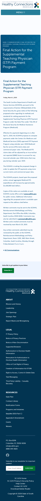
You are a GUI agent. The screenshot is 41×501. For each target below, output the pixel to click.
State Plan (9, 397)
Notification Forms (13, 405)
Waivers (9, 426)
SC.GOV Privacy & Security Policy (20, 481)
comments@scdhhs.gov (27, 219)
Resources (11, 392)
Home (4, 42)
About (9, 299)
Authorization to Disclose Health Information (18, 352)
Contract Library (12, 401)
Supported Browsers (13, 347)
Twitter (12, 455)
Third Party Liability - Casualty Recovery (17, 382)
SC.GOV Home (20, 478)
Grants (8, 422)
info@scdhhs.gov (12, 446)
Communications (13, 42)
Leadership (10, 308)
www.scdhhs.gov (30, 194)
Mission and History (13, 304)
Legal (9, 329)
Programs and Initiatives (15, 409)
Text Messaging (11, 377)
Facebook (7, 455)
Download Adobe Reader (20, 489)
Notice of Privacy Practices (16, 338)
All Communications (12, 250)
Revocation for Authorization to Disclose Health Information (17, 359)
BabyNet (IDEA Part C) (14, 414)
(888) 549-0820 (11, 449)
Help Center (20, 483)
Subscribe (7, 270)
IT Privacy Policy (12, 334)
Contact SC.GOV (20, 486)
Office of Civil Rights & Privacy (17, 364)
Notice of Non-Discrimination (17, 342)
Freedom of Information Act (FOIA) (19, 368)
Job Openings (11, 312)
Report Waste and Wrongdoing (17, 321)
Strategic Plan (11, 317)
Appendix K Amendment (15, 418)
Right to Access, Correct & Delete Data (20, 373)
